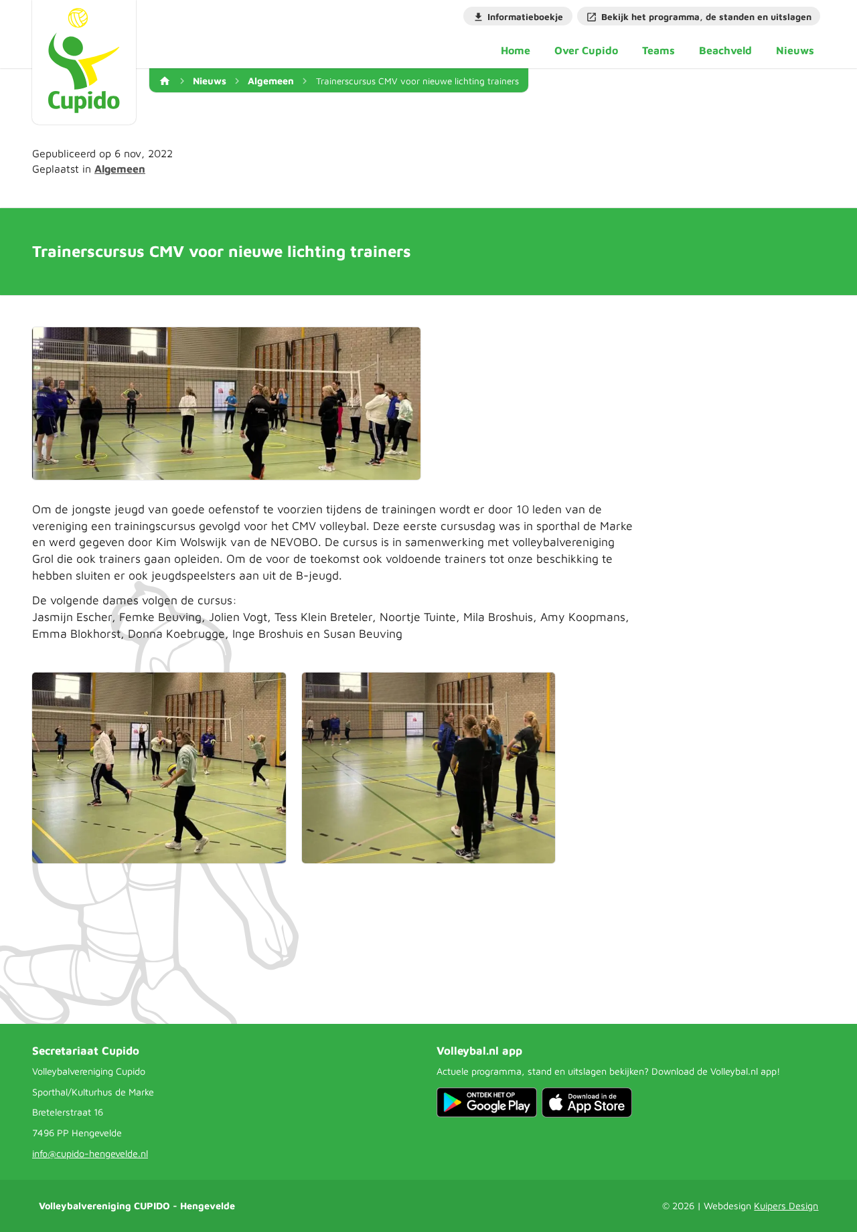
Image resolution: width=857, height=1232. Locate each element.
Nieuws (209, 80)
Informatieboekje (525, 16)
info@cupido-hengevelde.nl (90, 1153)
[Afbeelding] (226, 403)
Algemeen (271, 80)
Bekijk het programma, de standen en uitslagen (706, 16)
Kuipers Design (786, 1205)
